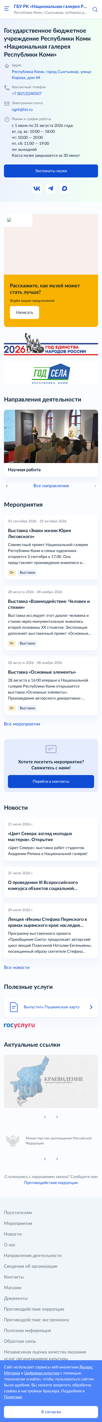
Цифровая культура (41, 1373)
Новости (13, 1234)
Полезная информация (27, 1331)
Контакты (14, 1277)
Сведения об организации (30, 1266)
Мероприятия (18, 1223)
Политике (13, 1397)
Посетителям (18, 1213)
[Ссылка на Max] (65, 188)
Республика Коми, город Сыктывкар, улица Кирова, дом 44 (51, 75)
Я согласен (51, 1412)
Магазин (12, 1288)
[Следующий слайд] (57, 1117)
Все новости (16, 967)
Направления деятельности (33, 1256)
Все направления (51, 486)
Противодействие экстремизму (36, 1320)
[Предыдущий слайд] (7, 486)
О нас (10, 1245)
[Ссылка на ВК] (37, 188)
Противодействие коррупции (51, 1183)
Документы (16, 1298)
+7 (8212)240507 (27, 94)
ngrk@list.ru (22, 110)
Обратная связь (20, 1341)
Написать (24, 313)
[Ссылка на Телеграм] (51, 188)
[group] (51, 1081)
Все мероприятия (22, 724)
